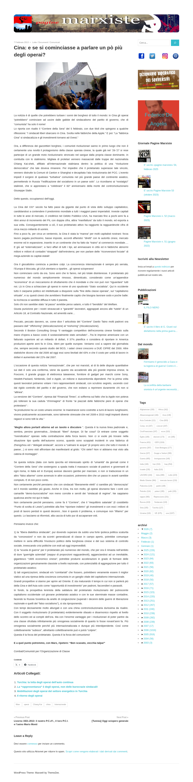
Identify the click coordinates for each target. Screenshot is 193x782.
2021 (149, 567)
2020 (149, 571)
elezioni (158, 437)
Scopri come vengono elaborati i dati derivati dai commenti (96, 751)
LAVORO (146, 475)
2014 (149, 596)
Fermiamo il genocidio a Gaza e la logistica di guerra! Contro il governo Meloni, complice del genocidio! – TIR (160, 364)
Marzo (146, 537)
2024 (149, 554)
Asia (166, 415)
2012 (149, 605)
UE (158, 513)
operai (26, 704)
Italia (158, 469)
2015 (149, 592)
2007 (149, 626)
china (48, 704)
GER (159, 442)
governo (145, 448)
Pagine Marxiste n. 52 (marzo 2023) (159, 218)
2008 (149, 621)
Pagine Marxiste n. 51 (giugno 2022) (159, 243)
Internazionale (60, 704)
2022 (149, 563)
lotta (160, 475)
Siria (144, 508)
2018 (149, 579)
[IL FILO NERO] (143, 299)
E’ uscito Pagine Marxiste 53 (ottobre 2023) (159, 192)
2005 (149, 634)
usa (170, 513)
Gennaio (147, 546)
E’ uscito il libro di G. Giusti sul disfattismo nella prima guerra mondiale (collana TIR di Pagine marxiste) (160, 329)
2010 (149, 613)
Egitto (144, 437)
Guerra (145, 459)
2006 (150, 630)
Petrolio (145, 491)
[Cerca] (175, 43)
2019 (149, 575)
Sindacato (160, 502)
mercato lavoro (168, 480)
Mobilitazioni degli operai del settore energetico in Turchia (52, 691)
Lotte (34, 42)
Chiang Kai (37, 704)
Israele (145, 469)
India (144, 464)
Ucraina (145, 513)
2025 (149, 550)
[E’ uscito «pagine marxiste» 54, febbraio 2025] (144, 155)
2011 (149, 609)
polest (159, 491)
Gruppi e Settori (163, 453)
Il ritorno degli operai (29, 695)
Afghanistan (147, 409)
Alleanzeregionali (149, 415)
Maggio (146, 533)
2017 (149, 584)
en (171, 437)
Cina (164, 420)
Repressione (161, 497)
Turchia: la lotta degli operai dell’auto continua (45, 682)
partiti (160, 486)
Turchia (157, 508)
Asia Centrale (148, 420)
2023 (149, 558)
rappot (145, 497)
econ (165, 431)
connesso (32, 743)
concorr (162, 426)
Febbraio (147, 541)
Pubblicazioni (147, 289)
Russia (145, 502)
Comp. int (146, 426)
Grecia (145, 453)
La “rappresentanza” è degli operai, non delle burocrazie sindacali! (57, 686)
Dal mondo (145, 344)
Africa (163, 409)
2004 (149, 638)
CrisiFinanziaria (148, 431)
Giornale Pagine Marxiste (155, 143)
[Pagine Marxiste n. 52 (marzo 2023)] (144, 207)
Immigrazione (162, 459)
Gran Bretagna (163, 448)
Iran (156, 464)
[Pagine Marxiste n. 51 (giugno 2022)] (144, 232)
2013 (149, 600)
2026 (148, 529)
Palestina (146, 486)
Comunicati (55, 42)
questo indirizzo (162, 266)
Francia (145, 442)
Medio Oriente (148, 480)
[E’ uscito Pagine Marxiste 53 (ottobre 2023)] (144, 181)
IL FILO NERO (151, 307)
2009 (149, 617)
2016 (149, 588)
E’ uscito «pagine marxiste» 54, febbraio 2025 (160, 167)
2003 (148, 642)
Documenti (43, 42)
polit (172, 491)
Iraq (168, 464)
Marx (18, 704)
